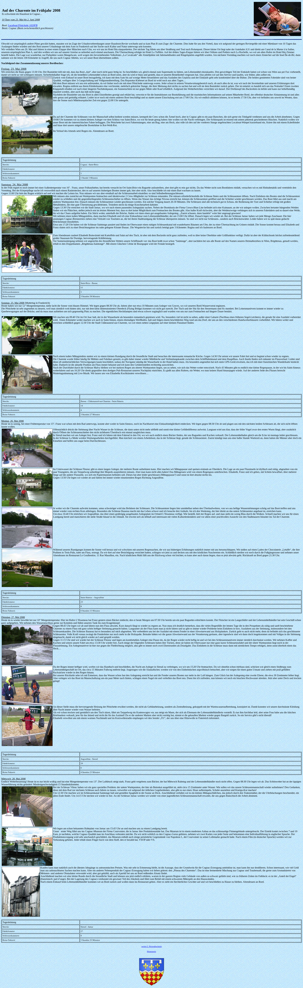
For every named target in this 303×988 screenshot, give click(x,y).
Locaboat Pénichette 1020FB (22, 25)
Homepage (151, 951)
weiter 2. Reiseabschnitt (151, 946)
